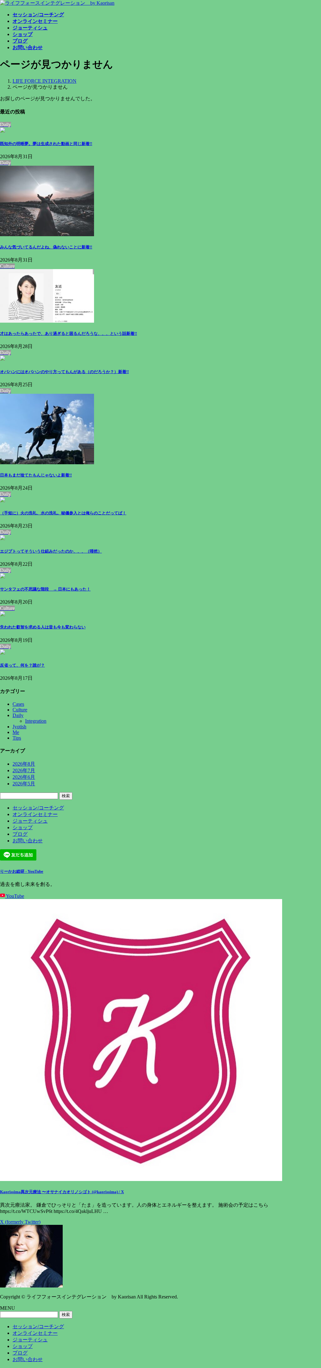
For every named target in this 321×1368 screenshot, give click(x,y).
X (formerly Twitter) (20, 1222)
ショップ (23, 827)
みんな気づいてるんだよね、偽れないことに (46, 247)
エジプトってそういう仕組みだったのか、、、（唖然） (51, 551)
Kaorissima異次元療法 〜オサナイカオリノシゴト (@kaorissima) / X (62, 1191)
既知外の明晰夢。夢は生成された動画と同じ (46, 143)
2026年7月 (24, 770)
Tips (17, 738)
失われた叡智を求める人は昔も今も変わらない (43, 627)
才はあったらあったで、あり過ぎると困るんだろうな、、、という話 (68, 333)
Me (16, 732)
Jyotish (19, 726)
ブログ (20, 834)
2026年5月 (24, 783)
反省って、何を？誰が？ (22, 665)
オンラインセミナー (35, 814)
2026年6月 (24, 777)
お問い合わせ (28, 840)
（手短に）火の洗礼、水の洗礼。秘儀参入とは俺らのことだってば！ (63, 513)
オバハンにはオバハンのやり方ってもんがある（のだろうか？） (64, 371)
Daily (18, 715)
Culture (20, 709)
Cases (18, 704)
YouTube (14, 896)
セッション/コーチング (38, 807)
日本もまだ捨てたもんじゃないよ (36, 475)
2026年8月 (24, 764)
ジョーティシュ (30, 821)
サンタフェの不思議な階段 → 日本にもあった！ (45, 589)
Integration (35, 721)
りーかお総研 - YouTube (21, 871)
